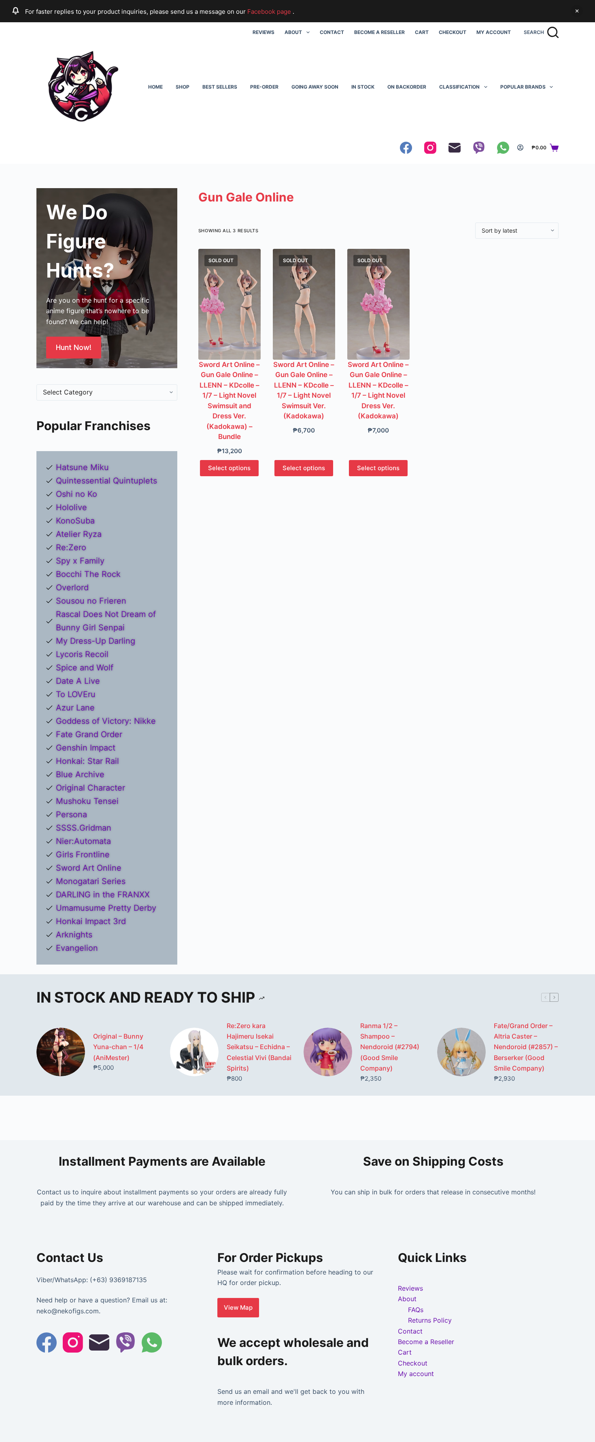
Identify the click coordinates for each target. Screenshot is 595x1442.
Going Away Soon (314, 87)
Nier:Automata (83, 841)
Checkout (452, 32)
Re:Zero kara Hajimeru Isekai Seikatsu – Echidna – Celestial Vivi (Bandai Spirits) (259, 1047)
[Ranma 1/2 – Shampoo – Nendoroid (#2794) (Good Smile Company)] (328, 1052)
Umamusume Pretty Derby (106, 908)
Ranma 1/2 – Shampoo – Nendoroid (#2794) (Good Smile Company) (389, 1047)
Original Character (90, 788)
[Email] (454, 148)
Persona (71, 814)
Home (155, 87)
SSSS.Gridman (83, 828)
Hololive (71, 507)
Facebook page (270, 11)
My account (493, 32)
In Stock (362, 87)
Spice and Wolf (84, 667)
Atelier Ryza (79, 534)
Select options (229, 468)
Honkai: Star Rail (87, 761)
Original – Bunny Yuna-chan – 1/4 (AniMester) (118, 1047)
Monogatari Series (90, 881)
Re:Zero (71, 547)
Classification (459, 87)
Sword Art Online (88, 868)
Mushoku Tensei (87, 801)
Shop (182, 87)
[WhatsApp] (503, 148)
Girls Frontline (83, 854)
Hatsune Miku (82, 467)
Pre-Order (264, 87)
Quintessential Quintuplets (106, 481)
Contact (332, 32)
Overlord (72, 587)
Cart (422, 32)
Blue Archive (80, 774)
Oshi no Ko (76, 494)
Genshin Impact (85, 748)
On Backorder (406, 87)
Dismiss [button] (577, 11)
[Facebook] (406, 148)
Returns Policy (430, 1320)
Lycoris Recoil (82, 654)
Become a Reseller (379, 32)
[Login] (520, 147)
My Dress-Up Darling (95, 641)
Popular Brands (523, 87)
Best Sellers (219, 87)
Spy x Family (80, 561)
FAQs (415, 1310)
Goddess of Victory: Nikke (106, 721)
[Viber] (479, 148)
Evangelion (77, 948)
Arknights (74, 934)
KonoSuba (75, 521)
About (293, 32)
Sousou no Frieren (91, 601)
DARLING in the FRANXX (103, 894)
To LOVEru (76, 694)
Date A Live (78, 681)
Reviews (263, 32)
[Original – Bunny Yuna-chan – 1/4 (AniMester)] (60, 1052)
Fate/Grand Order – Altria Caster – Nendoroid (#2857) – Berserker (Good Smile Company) (526, 1047)
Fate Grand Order (89, 734)
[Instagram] (430, 148)
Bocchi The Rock (88, 574)
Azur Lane (75, 708)
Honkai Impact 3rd (91, 921)
